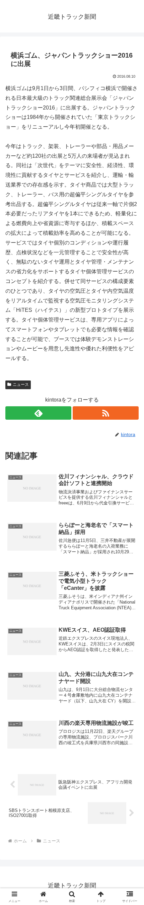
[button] (130, 826)
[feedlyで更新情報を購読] (38, 413)
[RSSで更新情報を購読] (106, 413)
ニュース (21, 384)
